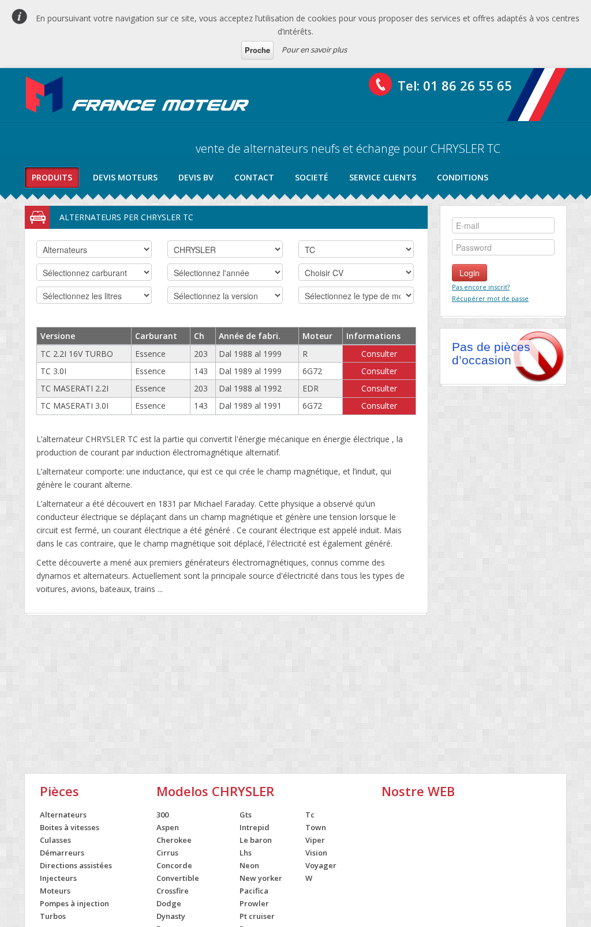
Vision (316, 852)
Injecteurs (58, 878)
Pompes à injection (74, 903)
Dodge (168, 903)
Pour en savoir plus (314, 49)
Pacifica (254, 890)
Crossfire (172, 890)
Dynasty (170, 916)
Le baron (256, 840)
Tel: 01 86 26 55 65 (455, 85)
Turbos (53, 916)
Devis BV (196, 177)
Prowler (254, 903)
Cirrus (167, 852)
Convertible (177, 878)
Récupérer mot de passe (490, 298)
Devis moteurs (125, 177)
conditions (462, 177)
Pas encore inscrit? (481, 286)
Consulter (379, 353)
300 (162, 814)
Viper (315, 840)
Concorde (174, 865)
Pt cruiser (257, 916)
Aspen (167, 827)
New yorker (261, 878)
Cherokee (174, 840)
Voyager (320, 865)
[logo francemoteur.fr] (138, 94)
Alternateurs (63, 814)
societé (311, 177)
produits (52, 177)
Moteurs (55, 890)
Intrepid (255, 827)
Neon (249, 865)
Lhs (246, 852)
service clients (382, 177)
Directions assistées (76, 865)
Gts (246, 814)
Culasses (55, 840)
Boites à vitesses (69, 827)
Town (315, 827)
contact (254, 177)
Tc (310, 814)
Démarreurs (62, 852)
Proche (257, 49)
